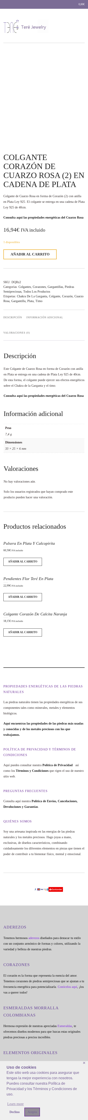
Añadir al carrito (30, 254)
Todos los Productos (36, 291)
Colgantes (25, 287)
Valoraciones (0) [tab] (16, 332)
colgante (54, 296)
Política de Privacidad (58, 765)
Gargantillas (55, 287)
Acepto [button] (32, 1112)
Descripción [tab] (12, 317)
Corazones (39, 287)
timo (38, 301)
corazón (67, 296)
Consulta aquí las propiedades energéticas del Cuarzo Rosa (43, 217)
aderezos (33, 938)
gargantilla (18, 301)
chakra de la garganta (32, 296)
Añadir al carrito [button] (22, 561)
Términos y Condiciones (32, 770)
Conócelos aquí (67, 987)
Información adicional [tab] (44, 317)
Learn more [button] (15, 1104)
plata (30, 301)
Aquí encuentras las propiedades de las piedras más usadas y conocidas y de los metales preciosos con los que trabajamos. (43, 729)
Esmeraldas (65, 1026)
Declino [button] (14, 1112)
